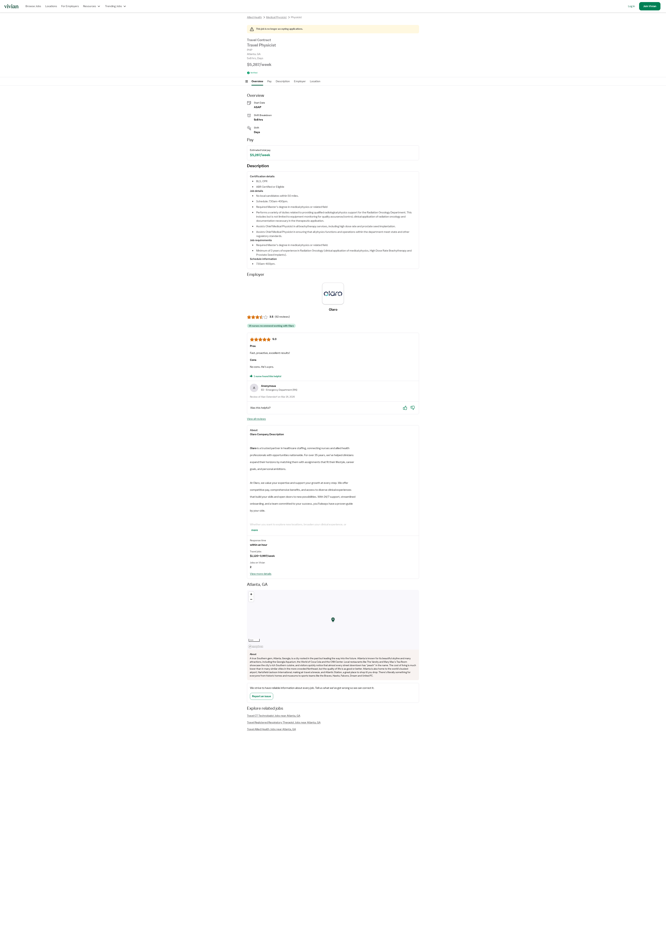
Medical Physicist (276, 17)
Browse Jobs (33, 6)
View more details (260, 574)
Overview (257, 81)
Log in (631, 6)
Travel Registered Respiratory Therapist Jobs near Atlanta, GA (284, 722)
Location (315, 81)
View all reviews (256, 419)
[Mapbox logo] (255, 647)
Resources (89, 6)
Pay (269, 81)
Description (283, 81)
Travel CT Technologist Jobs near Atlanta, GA (273, 715)
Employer (300, 81)
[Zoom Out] (251, 599)
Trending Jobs (113, 6)
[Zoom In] (251, 594)
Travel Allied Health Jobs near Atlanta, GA (271, 729)
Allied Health (254, 17)
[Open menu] (246, 81)
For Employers (70, 6)
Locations (51, 6)
